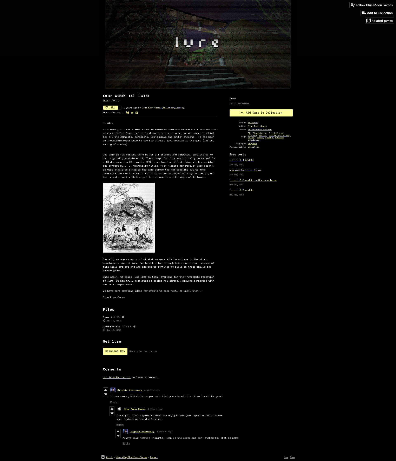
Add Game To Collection (264, 112)
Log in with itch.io (117, 377)
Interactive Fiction (260, 129)
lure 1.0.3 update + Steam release (253, 180)
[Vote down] (105, 394)
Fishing (252, 135)
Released (253, 122)
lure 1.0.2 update (242, 190)
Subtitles (253, 147)
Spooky (269, 137)
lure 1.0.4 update (242, 160)
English (252, 143)
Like (112, 107)
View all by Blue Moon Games (131, 457)
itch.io (109, 457)
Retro (251, 137)
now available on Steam (245, 170)
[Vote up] (105, 390)
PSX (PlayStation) (279, 135)
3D (249, 133)
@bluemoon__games (173, 108)
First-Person (276, 133)
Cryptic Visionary (130, 390)
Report (154, 457)
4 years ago (152, 390)
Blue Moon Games (151, 108)
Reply (114, 402)
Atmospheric (260, 133)
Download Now (115, 351)
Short (260, 137)
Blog (292, 457)
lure (105, 100)
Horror (263, 135)
